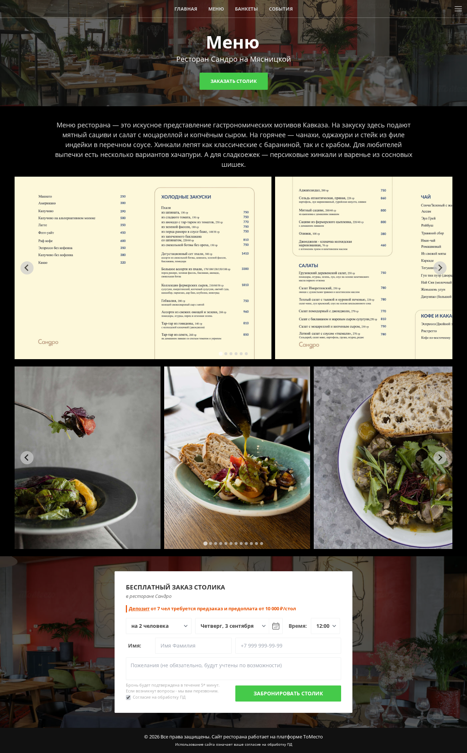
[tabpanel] (143, 268)
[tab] (221, 353)
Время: (298, 625)
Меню (216, 8)
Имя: (134, 645)
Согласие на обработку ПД (159, 697)
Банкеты (246, 8)
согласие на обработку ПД (268, 744)
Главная (185, 8)
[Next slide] (440, 267)
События (281, 8)
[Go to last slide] (27, 267)
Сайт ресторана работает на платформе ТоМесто (267, 736)
